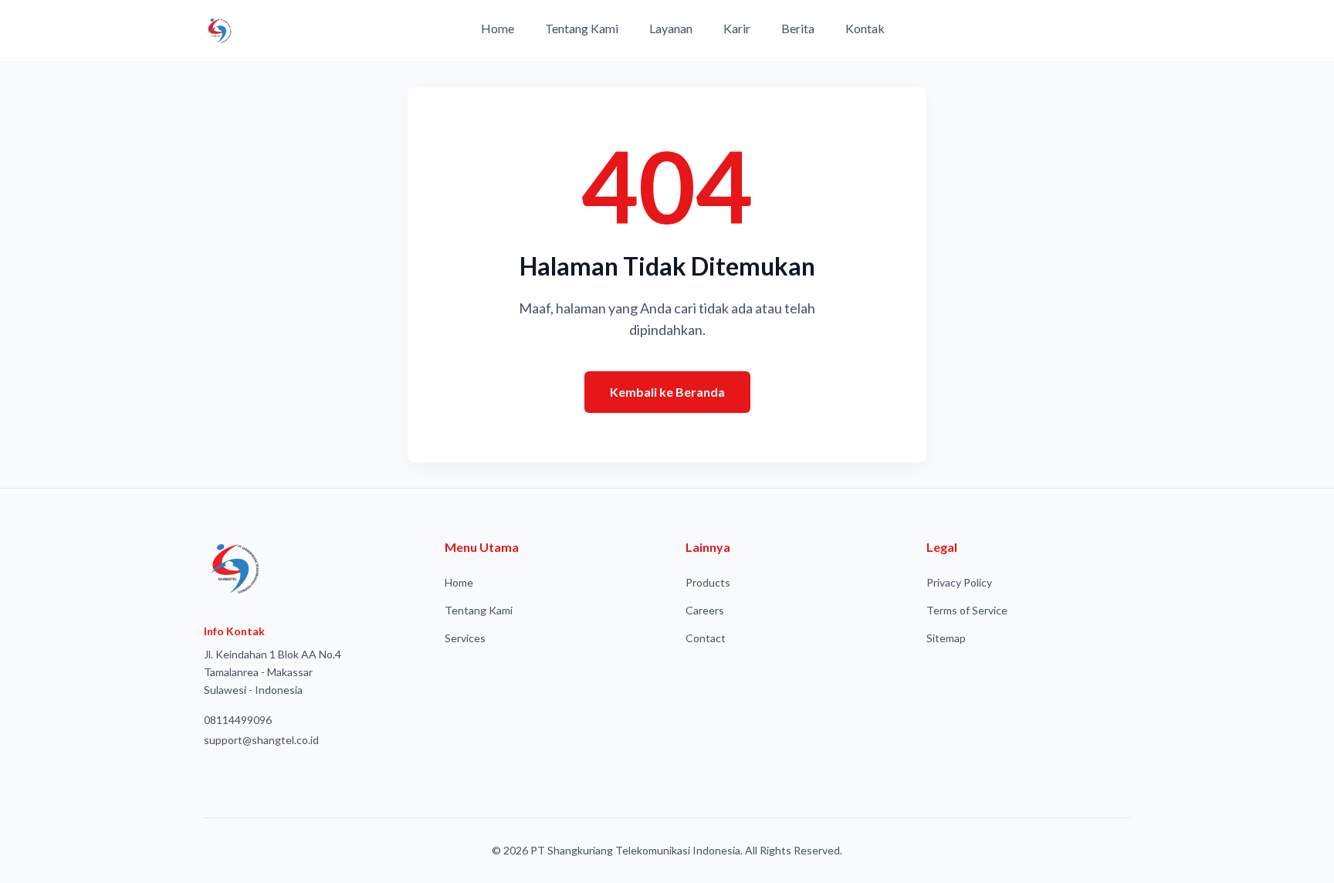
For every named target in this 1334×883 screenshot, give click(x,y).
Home (497, 28)
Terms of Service (966, 610)
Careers (705, 610)
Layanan (670, 28)
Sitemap (946, 637)
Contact (706, 637)
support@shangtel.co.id (261, 739)
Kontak (865, 28)
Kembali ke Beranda (667, 391)
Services (465, 637)
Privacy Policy (959, 582)
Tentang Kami (581, 28)
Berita (797, 28)
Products (708, 582)
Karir (736, 28)
